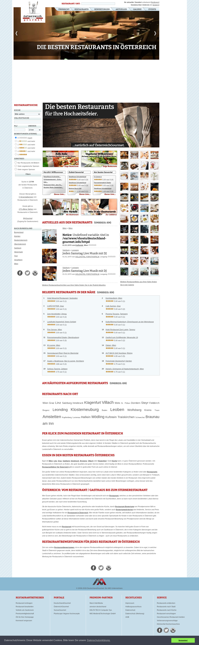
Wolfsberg (134, 410)
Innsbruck (78, 402)
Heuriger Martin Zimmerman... (53, 187)
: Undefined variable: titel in (85, 238)
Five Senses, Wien (54, 330)
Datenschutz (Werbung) (134, 614)
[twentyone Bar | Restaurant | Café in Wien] (86, 59)
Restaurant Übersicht (62, 9)
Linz (58, 403)
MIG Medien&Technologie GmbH (103, 614)
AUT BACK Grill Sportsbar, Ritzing (119, 353)
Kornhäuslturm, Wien (114, 298)
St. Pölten (125, 403)
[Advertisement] (86, 81)
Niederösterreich (20, 240)
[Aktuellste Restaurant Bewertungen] (79, 195)
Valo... (46, 182)
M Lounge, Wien (53, 345)
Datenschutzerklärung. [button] (98, 640)
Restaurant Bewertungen (102, 9)
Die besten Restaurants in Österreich (33, 11)
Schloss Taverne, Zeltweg (57, 369)
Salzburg (17, 248)
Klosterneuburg (85, 409)
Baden (104, 410)
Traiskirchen (126, 417)
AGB (127, 617)
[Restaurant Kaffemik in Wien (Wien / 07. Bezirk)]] (154, 264)
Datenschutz (130, 610)
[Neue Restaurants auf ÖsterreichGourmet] (54, 195)
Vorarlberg (18, 260)
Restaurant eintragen (24, 603)
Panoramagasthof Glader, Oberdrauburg (63, 337)
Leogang (75, 250)
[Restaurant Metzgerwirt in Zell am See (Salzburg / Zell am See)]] (154, 232)
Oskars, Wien (111, 345)
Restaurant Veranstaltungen (152, 9)
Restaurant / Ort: (71, 3)
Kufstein (111, 417)
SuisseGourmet (60, 610)
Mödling (97, 417)
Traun (157, 410)
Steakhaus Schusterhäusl (77, 176)
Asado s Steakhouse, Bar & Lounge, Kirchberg (65, 361)
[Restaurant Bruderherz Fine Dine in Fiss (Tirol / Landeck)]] (154, 190)
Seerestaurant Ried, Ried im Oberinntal (62, 353)
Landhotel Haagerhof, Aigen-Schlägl (61, 322)
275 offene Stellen (26, 209)
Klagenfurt (92, 402)
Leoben (117, 409)
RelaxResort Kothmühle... (52, 176)
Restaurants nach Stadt (166, 607)
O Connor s (98, 176)
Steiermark (18, 252)
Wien (16, 264)
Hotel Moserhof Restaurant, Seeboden (62, 298)
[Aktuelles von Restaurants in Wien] (49, 242)
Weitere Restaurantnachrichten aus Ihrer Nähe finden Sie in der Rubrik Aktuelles (74, 285)
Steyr (144, 403)
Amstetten (52, 416)
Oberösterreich (20, 244)
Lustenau (76, 417)
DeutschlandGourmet (62, 603)
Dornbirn (135, 402)
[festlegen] (155, 2)
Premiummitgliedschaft (25, 614)
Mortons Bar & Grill (75, 188)
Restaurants (81, 9)
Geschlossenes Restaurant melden (171, 617)
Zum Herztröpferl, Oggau (57, 314)
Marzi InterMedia (96, 603)
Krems (148, 410)
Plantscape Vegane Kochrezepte (67, 614)
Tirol (16, 256)
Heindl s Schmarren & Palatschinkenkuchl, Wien (125, 369)
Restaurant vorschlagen (166, 614)
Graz (51, 402)
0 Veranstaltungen (26, 197)
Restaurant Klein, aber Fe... (53, 185)
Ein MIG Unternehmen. (114, 588)
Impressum (129, 603)
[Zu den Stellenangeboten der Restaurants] (99, 215)
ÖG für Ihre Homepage (25, 617)
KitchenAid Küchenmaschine (168, 624)
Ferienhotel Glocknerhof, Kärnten (119, 361)
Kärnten (17, 236)
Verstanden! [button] (183, 640)
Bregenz (46, 410)
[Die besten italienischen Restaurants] (60, 167)
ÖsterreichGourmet (61, 607)
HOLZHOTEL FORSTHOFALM (87, 257)
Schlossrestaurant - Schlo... (53, 179)
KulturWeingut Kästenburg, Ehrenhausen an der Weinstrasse (130, 322)
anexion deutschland (98, 607)
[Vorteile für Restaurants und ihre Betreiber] (60, 215)
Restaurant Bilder (137, 9)
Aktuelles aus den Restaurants (121, 9)
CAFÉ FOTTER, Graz (55, 306)
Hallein (86, 417)
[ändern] (156, 5)
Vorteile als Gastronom (25, 610)
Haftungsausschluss (133, 607)
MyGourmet (27, 218)
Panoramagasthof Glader (102, 182)
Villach (108, 402)
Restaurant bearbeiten (25, 607)
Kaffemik (79, 245)
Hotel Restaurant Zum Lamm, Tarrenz (120, 330)
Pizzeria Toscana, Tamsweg (117, 314)
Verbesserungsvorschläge (167, 621)
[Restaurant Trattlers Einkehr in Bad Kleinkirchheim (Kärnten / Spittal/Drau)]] (154, 243)
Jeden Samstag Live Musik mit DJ (84, 253)
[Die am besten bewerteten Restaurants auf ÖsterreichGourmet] (104, 195)
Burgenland (18, 232)
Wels (117, 402)
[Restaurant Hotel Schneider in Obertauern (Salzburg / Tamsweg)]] (124, 158)
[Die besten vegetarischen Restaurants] (99, 167)
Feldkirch (154, 402)
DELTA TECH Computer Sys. (101, 610)
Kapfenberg (67, 417)
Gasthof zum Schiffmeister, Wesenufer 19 (122, 337)
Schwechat (140, 417)
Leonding (60, 410)
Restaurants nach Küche (166, 610)
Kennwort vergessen (24, 621)
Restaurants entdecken (166, 603)
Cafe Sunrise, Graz (113, 306)
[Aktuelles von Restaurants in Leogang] (49, 262)
